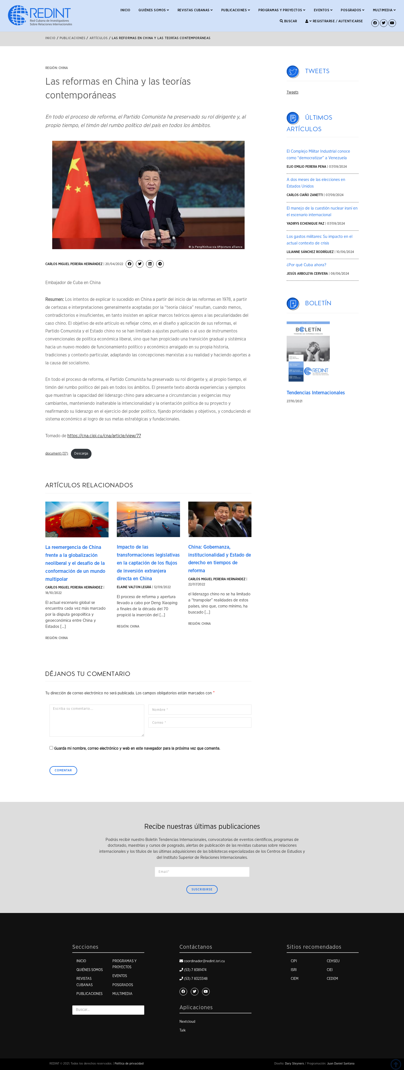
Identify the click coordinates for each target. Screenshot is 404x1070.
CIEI (330, 970)
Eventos (322, 10)
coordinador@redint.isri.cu (204, 961)
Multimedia (383, 10)
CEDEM (332, 979)
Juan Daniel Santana (341, 1063)
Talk (182, 1030)
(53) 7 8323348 (195, 979)
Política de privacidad (129, 1063)
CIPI (294, 961)
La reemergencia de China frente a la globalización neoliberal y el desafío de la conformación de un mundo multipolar (75, 563)
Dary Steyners (294, 1063)
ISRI (294, 970)
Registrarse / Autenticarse (337, 21)
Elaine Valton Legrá (134, 587)
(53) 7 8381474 (195, 970)
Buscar (290, 21)
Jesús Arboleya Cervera (307, 273)
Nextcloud (187, 1022)
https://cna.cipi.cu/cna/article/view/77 (104, 436)
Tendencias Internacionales (316, 392)
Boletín (318, 303)
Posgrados (351, 10)
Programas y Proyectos (280, 10)
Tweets (317, 71)
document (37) (56, 453)
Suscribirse (202, 889)
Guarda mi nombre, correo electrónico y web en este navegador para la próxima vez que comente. (137, 748)
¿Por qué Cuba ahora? (306, 265)
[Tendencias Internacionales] (308, 352)
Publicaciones (234, 10)
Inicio (125, 10)
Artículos (99, 38)
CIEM (294, 979)
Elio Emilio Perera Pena (306, 166)
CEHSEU (333, 961)
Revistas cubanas (194, 10)
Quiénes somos (153, 10)
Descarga (81, 453)
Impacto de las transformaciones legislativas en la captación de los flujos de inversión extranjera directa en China (148, 563)
